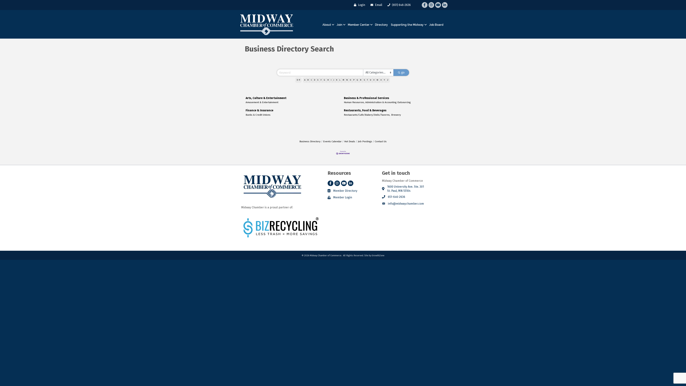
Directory (381, 24)
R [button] (360, 80)
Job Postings (365, 141)
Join (339, 24)
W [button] (377, 80)
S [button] (364, 80)
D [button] (314, 80)
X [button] (381, 80)
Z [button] (387, 80)
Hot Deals (349, 141)
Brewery (396, 114)
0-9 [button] (298, 80)
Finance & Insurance (259, 110)
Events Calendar (332, 141)
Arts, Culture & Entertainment (266, 98)
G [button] (324, 80)
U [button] (370, 80)
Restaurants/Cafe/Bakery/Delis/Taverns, (367, 114)
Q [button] (357, 80)
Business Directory (309, 141)
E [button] (318, 80)
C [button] (311, 80)
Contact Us (381, 141)
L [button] (339, 80)
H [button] (328, 80)
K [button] (336, 80)
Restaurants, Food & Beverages (365, 110)
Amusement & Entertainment (262, 102)
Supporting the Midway (407, 24)
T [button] (367, 80)
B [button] (308, 80)
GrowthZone (378, 255)
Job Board (436, 24)
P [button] (353, 80)
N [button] (347, 80)
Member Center (358, 24)
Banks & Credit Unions (258, 114)
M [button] (343, 80)
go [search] (402, 72)
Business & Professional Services (366, 98)
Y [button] (384, 80)
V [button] (373, 80)
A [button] (304, 80)
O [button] (350, 80)
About (326, 24)
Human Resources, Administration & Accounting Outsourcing (377, 102)
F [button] (321, 80)
